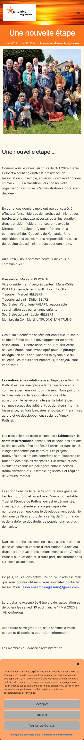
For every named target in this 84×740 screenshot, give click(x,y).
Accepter (42, 704)
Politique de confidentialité (25, 734)
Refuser (42, 714)
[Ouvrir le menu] (78, 12)
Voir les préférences (42, 725)
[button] (78, 664)
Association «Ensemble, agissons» (59, 43)
